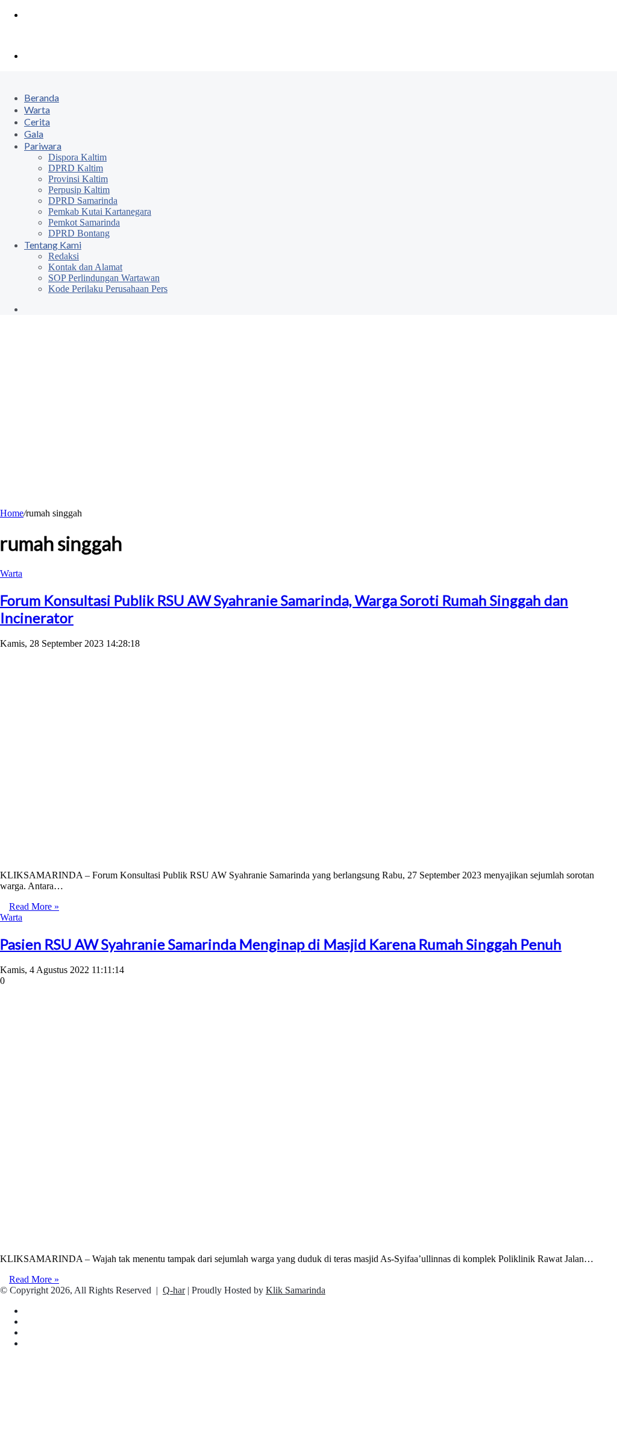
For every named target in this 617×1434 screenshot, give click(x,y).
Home (11, 513)
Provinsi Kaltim (78, 179)
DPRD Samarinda (82, 200)
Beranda (41, 97)
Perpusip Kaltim (79, 190)
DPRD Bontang (79, 233)
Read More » (34, 906)
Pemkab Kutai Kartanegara (99, 211)
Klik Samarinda (295, 1290)
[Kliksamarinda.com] (42, 35)
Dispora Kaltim (77, 157)
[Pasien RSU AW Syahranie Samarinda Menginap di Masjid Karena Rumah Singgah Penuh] (193, 1238)
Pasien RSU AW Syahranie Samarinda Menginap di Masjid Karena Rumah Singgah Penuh (281, 944)
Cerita (37, 121)
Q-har (174, 1290)
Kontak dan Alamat (85, 267)
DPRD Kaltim (75, 168)
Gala (33, 133)
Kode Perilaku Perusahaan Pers (108, 289)
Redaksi (63, 256)
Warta (37, 109)
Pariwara (42, 145)
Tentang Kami (52, 244)
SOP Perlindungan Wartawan (104, 278)
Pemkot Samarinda (84, 222)
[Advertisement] (308, 417)
